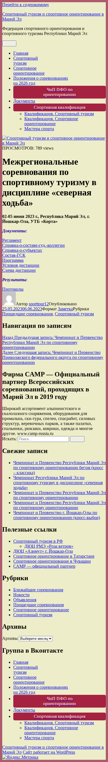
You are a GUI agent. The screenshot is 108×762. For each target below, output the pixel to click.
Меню (9, 43)
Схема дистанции (19, 270)
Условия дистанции (20, 265)
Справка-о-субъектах (22, 250)
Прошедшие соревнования (27, 313)
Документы (24, 101)
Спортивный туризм (25, 61)
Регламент (12, 240)
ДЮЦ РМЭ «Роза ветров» (48, 546)
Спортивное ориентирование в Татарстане (53, 556)
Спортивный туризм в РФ (38, 541)
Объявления (24, 599)
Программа (13, 260)
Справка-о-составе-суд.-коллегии (33, 245)
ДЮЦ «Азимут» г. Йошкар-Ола (43, 551)
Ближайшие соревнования (38, 589)
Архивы (10, 638)
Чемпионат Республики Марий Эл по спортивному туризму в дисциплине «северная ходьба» (58, 482)
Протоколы (13, 289)
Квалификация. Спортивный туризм (59, 113)
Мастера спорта (39, 128)
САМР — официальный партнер (44, 566)
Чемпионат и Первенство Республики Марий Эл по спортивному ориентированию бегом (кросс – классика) (59, 467)
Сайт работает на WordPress (49, 752)
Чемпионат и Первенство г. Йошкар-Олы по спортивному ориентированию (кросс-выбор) (56, 515)
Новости (21, 594)
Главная (20, 53)
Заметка (65, 308)
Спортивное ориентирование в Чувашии (52, 561)
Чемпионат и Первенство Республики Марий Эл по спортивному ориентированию (59, 495)
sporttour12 (39, 303)
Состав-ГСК (13, 255)
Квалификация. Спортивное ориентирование (51, 121)
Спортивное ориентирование (29, 71)
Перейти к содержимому (25, 4)
